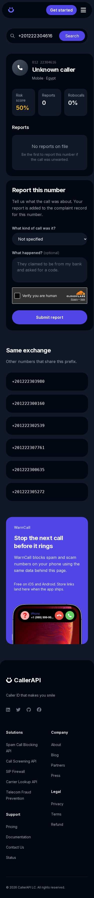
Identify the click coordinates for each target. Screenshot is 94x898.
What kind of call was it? (33, 228)
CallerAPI (27, 680)
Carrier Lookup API (21, 782)
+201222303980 (28, 381)
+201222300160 (28, 403)
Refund (57, 824)
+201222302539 (28, 425)
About (56, 744)
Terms (56, 814)
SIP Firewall (15, 771)
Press (55, 775)
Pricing (11, 827)
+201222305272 (28, 491)
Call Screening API (21, 761)
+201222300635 (28, 469)
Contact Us (15, 847)
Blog (55, 755)
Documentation (18, 837)
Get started (61, 10)
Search (72, 35)
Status (11, 857)
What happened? (35, 253)
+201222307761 (28, 447)
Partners (58, 765)
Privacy (57, 804)
